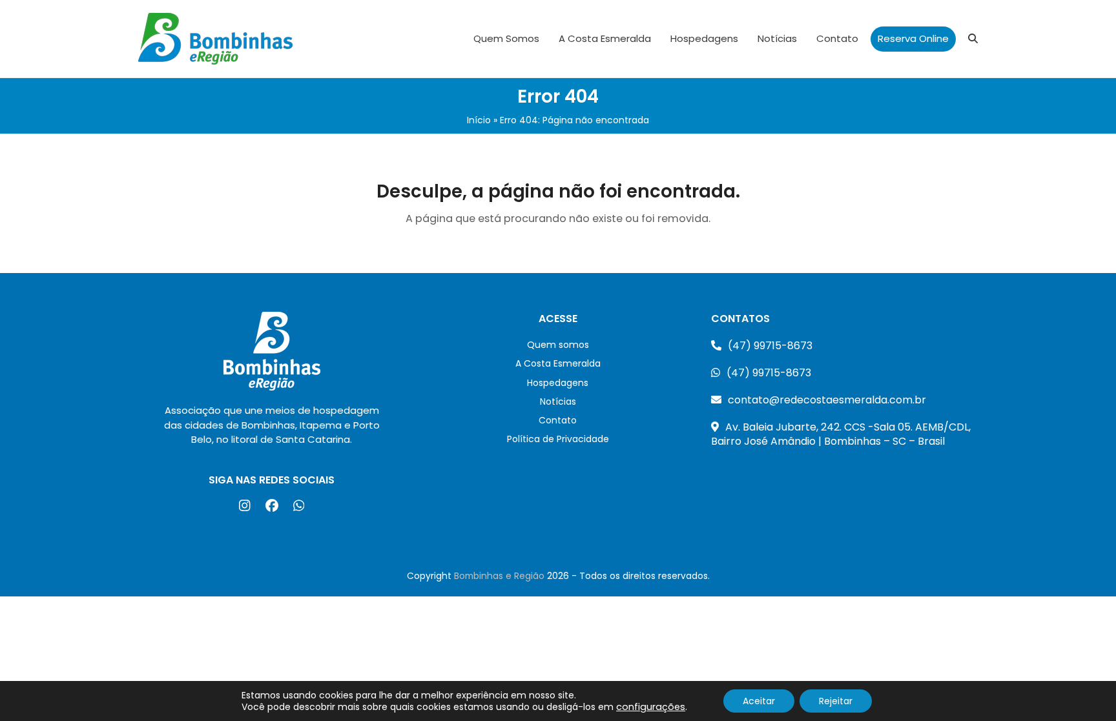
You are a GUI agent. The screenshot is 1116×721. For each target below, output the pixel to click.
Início (479, 120)
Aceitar (759, 701)
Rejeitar (835, 701)
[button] (972, 39)
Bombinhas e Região (499, 575)
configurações (650, 707)
